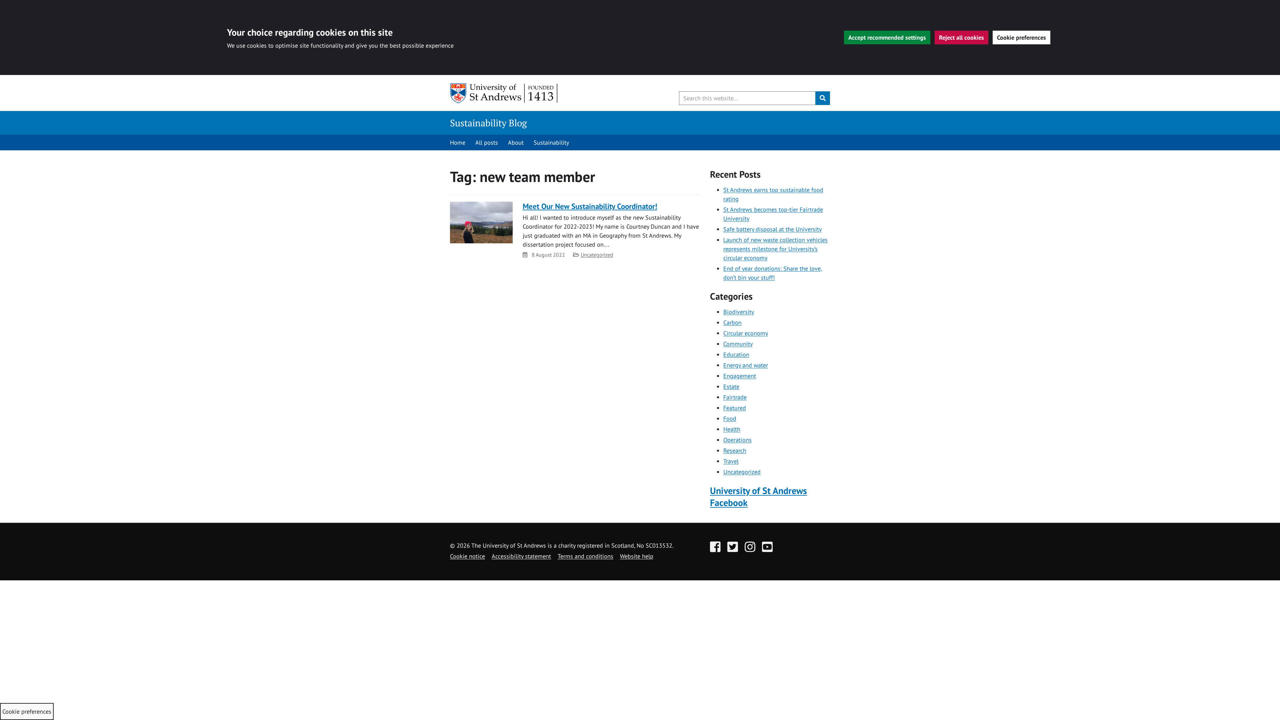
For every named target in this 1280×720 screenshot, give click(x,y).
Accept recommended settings (887, 37)
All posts (486, 142)
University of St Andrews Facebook (758, 496)
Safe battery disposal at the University (772, 229)
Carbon (732, 322)
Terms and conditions (585, 556)
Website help (636, 556)
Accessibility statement (521, 556)
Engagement (739, 376)
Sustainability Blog (488, 123)
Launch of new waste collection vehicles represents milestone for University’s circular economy (775, 249)
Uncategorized (597, 254)
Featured (734, 408)
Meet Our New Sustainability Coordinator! (590, 206)
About (516, 142)
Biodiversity (738, 312)
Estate (731, 386)
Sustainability (551, 142)
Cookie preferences (1021, 37)
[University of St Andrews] (504, 93)
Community (738, 344)
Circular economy (745, 333)
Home (457, 142)
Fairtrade (735, 397)
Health (731, 429)
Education (736, 354)
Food (729, 418)
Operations (737, 440)
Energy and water (745, 365)
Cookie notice (467, 556)
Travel (731, 461)
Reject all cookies (961, 37)
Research (734, 450)
